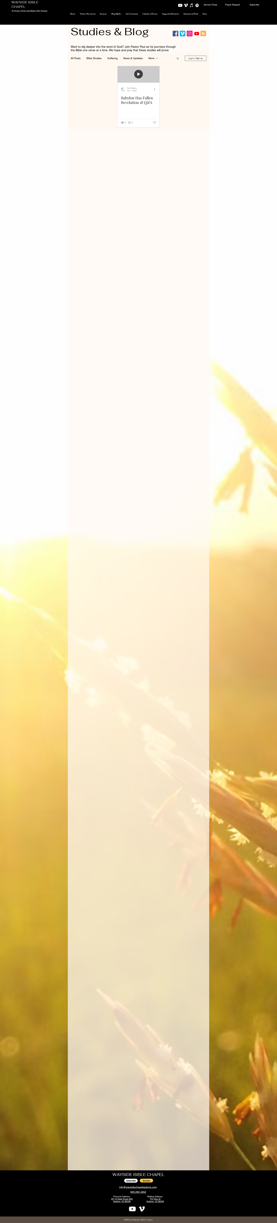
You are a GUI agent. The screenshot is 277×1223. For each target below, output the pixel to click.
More (151, 58)
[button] (210, 5)
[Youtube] (197, 33)
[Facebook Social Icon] (175, 33)
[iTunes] (191, 5)
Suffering (112, 58)
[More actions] (155, 89)
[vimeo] (185, 5)
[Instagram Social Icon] (189, 33)
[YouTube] (180, 5)
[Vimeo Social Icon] (182, 33)
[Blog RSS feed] (203, 34)
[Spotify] (197, 5)
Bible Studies (94, 58)
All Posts (76, 58)
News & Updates (133, 58)
